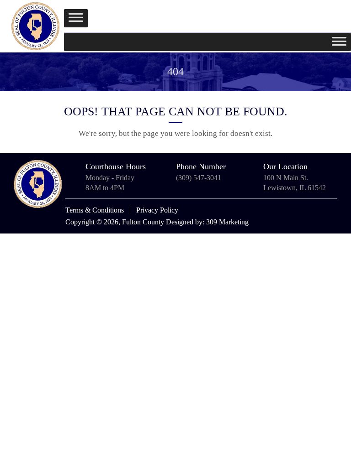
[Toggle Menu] (76, 18)
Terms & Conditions (94, 210)
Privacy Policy (157, 210)
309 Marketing (227, 222)
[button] (336, 15)
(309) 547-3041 (198, 178)
